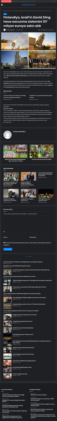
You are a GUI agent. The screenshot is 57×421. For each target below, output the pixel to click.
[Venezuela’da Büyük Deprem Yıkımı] (7, 369)
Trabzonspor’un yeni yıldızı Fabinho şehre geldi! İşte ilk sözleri (29, 287)
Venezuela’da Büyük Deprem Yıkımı (22, 367)
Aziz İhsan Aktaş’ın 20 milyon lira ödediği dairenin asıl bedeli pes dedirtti (23, 262)
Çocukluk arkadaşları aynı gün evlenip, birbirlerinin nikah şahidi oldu (27, 1)
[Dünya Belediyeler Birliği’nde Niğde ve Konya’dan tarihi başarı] (28, 176)
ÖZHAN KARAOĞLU (10, 29)
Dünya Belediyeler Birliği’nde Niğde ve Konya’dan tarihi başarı (27, 183)
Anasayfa (6, 10)
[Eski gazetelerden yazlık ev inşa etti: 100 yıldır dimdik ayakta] (7, 306)
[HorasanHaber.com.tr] (28, 5)
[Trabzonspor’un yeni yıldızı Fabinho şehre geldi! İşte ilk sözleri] (7, 289)
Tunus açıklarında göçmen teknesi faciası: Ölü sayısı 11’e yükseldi (45, 174)
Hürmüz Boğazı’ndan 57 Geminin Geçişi (23, 354)
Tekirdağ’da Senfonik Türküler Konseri (44, 199)
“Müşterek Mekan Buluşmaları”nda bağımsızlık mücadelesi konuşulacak (32, 280)
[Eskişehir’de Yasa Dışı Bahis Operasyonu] (7, 349)
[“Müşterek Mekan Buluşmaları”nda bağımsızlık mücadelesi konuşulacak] (7, 282)
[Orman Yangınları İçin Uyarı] (7, 376)
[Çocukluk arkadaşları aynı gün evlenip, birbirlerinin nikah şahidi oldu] (11, 176)
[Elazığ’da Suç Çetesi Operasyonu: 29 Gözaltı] (11, 193)
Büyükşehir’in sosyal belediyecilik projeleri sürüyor (17, 266)
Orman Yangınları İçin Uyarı (20, 374)
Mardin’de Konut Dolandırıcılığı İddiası (23, 328)
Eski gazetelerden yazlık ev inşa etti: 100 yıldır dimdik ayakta (29, 304)
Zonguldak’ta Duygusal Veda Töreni (27, 199)
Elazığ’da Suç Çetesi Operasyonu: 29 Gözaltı (9, 199)
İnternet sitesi (33, 237)
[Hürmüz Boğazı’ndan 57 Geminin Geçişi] (7, 356)
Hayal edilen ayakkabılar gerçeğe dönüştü (24, 361)
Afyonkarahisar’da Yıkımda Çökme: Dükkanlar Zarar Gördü (19, 276)
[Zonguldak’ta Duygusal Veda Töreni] (28, 193)
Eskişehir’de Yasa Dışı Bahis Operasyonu (23, 347)
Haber (11, 10)
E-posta (5, 237)
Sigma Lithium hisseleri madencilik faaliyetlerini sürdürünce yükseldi (21, 293)
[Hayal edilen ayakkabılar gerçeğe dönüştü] (7, 363)
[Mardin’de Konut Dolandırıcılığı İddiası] (7, 330)
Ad (4, 231)
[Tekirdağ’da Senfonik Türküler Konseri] (46, 193)
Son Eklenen (28, 256)
